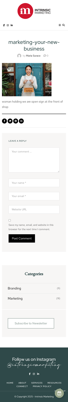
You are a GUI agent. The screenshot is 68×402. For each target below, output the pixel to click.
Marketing (15, 298)
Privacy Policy (42, 386)
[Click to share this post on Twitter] (10, 121)
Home (10, 383)
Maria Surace (33, 55)
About (22, 383)
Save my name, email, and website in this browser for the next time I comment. (31, 227)
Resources (55, 383)
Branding (14, 288)
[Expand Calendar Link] (59, 393)
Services (37, 383)
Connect (22, 386)
